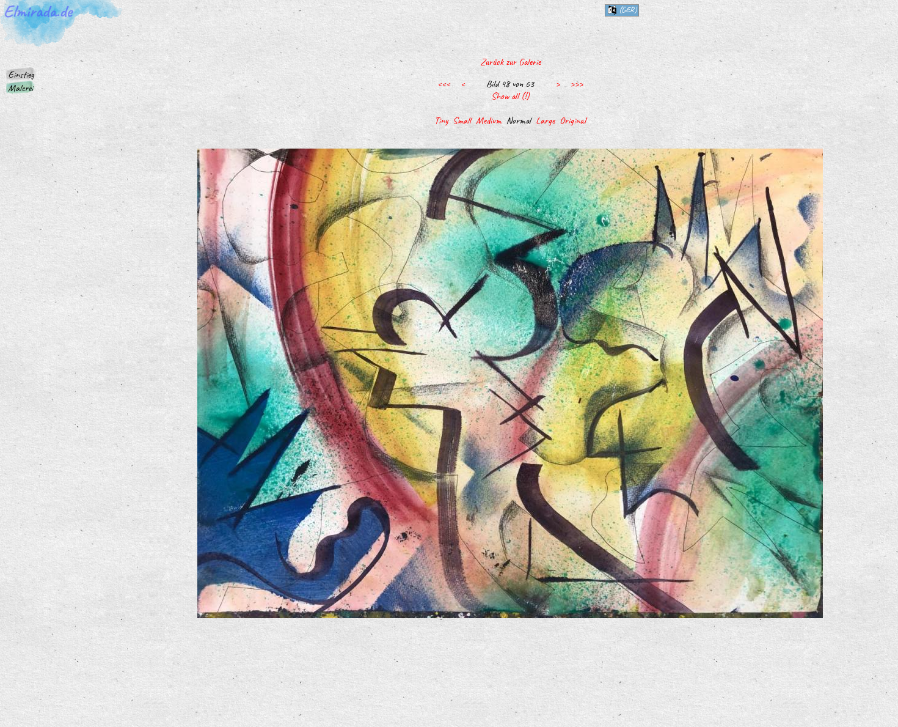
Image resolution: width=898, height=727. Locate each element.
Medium (489, 120)
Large (545, 120)
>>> (576, 84)
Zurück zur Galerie (510, 62)
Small (462, 120)
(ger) (627, 9)
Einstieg (21, 74)
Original (573, 120)
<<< (443, 84)
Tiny (441, 120)
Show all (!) (510, 96)
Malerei (20, 88)
